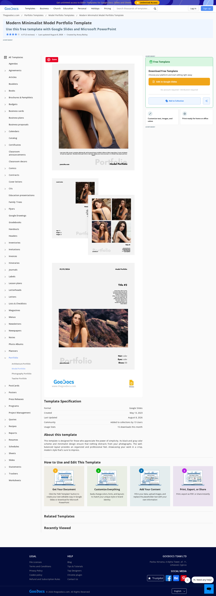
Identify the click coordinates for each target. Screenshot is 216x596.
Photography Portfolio (21, 373)
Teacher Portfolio (19, 378)
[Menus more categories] (5, 317)
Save (54, 59)
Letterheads (15, 290)
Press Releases (16, 399)
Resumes (13, 439)
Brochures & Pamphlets (21, 97)
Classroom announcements (17, 153)
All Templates (16, 57)
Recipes (12, 426)
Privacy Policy (35, 570)
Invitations (14, 249)
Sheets (12, 453)
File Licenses (35, 562)
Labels (12, 276)
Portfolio (13, 357)
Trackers (13, 473)
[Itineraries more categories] (5, 263)
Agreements (15, 70)
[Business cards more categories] (5, 111)
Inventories (14, 242)
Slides (12, 460)
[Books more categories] (5, 91)
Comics (12, 168)
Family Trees (15, 202)
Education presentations (21, 195)
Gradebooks (15, 222)
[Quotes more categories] (5, 420)
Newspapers (15, 330)
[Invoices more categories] (5, 256)
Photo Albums (16, 344)
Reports (13, 433)
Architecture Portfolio (21, 363)
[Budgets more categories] (5, 104)
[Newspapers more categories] (5, 331)
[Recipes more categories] (5, 426)
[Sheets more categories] (5, 453)
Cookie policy (35, 574)
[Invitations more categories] (5, 250)
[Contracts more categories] (5, 175)
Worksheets (15, 480)
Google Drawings (17, 215)
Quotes (12, 419)
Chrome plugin (74, 574)
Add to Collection (176, 101)
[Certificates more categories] (5, 145)
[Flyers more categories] (5, 209)
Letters (12, 296)
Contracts (14, 175)
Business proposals (18, 124)
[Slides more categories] (5, 460)
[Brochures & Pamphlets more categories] (5, 98)
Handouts (14, 229)
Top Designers (74, 570)
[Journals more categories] (5, 270)
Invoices (13, 256)
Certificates (15, 144)
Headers (13, 235)
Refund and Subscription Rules (44, 579)
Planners (13, 350)
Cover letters (15, 181)
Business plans (16, 117)
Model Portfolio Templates (61, 15)
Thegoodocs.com (11, 15)
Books (12, 90)
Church (57, 8)
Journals (13, 269)
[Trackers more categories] (5, 474)
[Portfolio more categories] (5, 358)
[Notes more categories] (5, 338)
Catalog (13, 138)
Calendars (14, 131)
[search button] (155, 8)
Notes (12, 337)
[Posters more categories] (5, 393)
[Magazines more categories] (5, 310)
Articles (12, 77)
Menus (12, 317)
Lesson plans (15, 283)
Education (68, 8)
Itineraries (14, 263)
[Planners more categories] (5, 351)
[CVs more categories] (5, 189)
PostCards (14, 385)
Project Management (20, 412)
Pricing (107, 8)
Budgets (13, 104)
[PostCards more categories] (5, 386)
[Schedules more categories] (5, 447)
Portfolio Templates (34, 15)
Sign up (207, 8)
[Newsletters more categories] (5, 324)
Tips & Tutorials (75, 566)
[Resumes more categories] (5, 440)
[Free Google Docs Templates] (12, 8)
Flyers (12, 208)
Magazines (14, 310)
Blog (69, 562)
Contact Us (72, 579)
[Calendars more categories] (5, 131)
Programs (14, 405)
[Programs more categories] (5, 406)
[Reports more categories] (5, 433)
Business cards (16, 111)
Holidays (95, 8)
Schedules (14, 446)
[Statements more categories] (5, 467)
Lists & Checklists (17, 303)
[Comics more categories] (5, 168)
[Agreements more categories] (5, 71)
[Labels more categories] (5, 277)
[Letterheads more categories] (5, 290)
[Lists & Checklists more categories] (5, 304)
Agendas (13, 63)
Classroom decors (18, 161)
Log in (193, 8)
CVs (10, 188)
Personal (82, 8)
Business (44, 8)
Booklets (13, 84)
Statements (15, 466)
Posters (12, 392)
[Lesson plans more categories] (5, 283)
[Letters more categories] (5, 297)
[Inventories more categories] (5, 243)
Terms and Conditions (40, 566)
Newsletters (15, 323)
